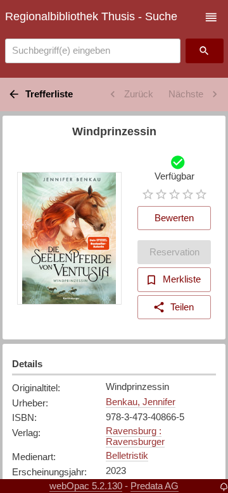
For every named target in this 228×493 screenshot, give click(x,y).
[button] (211, 17)
